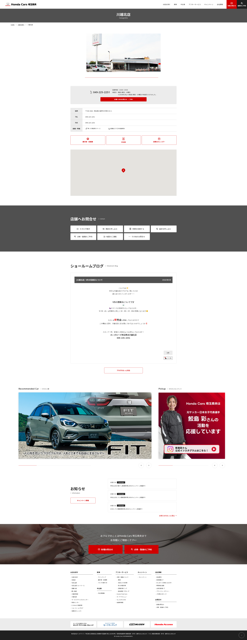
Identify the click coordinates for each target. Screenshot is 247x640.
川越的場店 (75, 594)
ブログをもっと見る (123, 370)
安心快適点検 (122, 585)
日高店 (73, 580)
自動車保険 (120, 602)
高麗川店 (74, 588)
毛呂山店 (74, 583)
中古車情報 (101, 593)
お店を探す (21, 25)
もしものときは (121, 600)
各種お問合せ (160, 604)
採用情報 (159, 580)
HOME (12, 25)
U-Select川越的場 (77, 605)
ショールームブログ (77, 608)
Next (148, 465)
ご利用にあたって (161, 594)
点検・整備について (122, 577)
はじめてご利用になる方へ (164, 583)
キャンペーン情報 (83, 500)
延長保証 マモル (122, 591)
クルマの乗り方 (102, 583)
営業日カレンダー (77, 611)
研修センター (75, 602)
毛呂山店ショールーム (78, 585)
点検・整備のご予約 (162, 607)
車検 (119, 580)
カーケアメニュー (122, 597)
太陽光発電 (159, 588)
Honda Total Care (122, 594)
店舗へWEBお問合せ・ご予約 (123, 99)
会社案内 (159, 577)
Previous (141, 465)
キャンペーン (143, 577)
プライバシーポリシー (162, 591)
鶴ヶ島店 (74, 591)
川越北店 (74, 597)
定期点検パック (122, 588)
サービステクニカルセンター (80, 600)
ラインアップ (102, 577)
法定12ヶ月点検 (122, 583)
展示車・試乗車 (102, 580)
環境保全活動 (160, 585)
